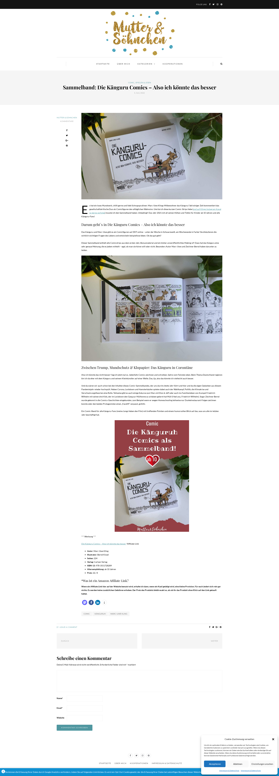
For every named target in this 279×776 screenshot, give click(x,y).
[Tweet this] (67, 136)
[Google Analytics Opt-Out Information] (3, 772)
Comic (131, 83)
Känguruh (100, 614)
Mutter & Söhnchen (67, 118)
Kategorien (144, 64)
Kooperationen (173, 64)
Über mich (123, 64)
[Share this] (67, 131)
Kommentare (67, 121)
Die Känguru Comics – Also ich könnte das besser (103, 544)
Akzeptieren (215, 764)
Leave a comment (68, 627)
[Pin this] (67, 146)
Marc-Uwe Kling (118, 614)
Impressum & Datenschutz (229, 770)
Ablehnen (237, 764)
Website (60, 717)
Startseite (103, 64)
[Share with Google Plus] (67, 141)
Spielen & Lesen (143, 83)
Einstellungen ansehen (262, 764)
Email (60, 708)
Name (60, 698)
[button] (273, 739)
